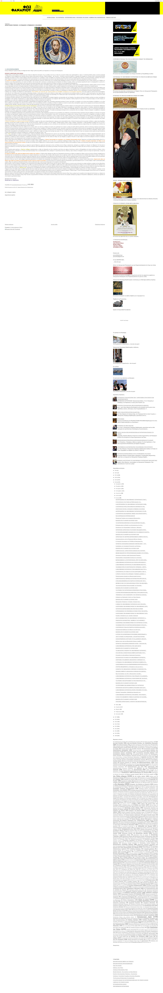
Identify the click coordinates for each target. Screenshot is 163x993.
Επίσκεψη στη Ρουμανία (118, 795)
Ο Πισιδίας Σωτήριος (132, 881)
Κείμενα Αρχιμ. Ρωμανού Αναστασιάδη (121, 816)
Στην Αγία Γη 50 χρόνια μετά (119, 927)
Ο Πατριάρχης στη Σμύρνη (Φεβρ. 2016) (140, 866)
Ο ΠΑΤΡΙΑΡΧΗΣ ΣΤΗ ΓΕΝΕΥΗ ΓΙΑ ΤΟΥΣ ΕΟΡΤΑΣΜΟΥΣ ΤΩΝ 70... (131, 571)
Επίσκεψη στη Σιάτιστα (130, 795)
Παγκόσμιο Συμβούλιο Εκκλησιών (122, 898)
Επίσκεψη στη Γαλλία (123, 794)
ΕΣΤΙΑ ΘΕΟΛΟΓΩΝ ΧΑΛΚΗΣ (119, 984)
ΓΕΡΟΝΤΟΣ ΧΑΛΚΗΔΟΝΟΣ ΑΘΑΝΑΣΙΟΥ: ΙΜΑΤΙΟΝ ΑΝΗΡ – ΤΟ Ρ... (131, 543)
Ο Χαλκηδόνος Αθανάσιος (132, 888)
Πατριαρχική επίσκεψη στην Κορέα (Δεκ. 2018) (135, 908)
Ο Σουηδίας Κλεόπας (151, 885)
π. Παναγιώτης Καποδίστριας (127, 896)
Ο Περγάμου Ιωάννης (151, 880)
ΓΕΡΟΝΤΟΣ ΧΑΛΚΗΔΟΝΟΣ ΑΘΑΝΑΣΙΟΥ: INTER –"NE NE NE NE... (131, 643)
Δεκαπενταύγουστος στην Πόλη (135, 766)
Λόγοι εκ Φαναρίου (129, 824)
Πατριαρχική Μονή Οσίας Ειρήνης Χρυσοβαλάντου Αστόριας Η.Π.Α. (129, 913)
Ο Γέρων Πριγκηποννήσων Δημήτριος (122, 856)
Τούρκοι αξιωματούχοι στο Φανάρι (135, 939)
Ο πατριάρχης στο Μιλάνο (130, 878)
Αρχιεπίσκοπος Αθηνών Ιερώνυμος (147, 751)
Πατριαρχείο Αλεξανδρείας (137, 901)
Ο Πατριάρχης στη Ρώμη (135, 865)
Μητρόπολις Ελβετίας (127, 836)
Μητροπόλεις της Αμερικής (150, 830)
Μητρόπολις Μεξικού (117, 837)
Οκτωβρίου (118, 488)
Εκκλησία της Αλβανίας (118, 777)
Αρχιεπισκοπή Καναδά (118, 751)
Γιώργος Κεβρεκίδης (153, 765)
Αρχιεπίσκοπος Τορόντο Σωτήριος (148, 755)
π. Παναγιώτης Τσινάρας (142, 896)
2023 (116, 472)
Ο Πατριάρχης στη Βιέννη (121, 865)
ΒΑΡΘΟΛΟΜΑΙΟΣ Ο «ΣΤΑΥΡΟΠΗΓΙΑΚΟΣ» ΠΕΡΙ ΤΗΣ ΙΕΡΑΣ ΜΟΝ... (131, 560)
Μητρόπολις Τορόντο (117, 840)
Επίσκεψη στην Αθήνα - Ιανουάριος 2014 (122, 796)
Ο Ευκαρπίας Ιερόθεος (140, 857)
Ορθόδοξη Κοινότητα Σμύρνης (133, 892)
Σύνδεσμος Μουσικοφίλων (150, 933)
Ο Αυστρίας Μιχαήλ (138, 851)
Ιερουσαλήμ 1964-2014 (150, 810)
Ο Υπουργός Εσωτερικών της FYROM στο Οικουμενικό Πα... (129, 541)
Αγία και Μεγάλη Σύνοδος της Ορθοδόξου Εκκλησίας (142, 743)
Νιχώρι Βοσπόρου (143, 846)
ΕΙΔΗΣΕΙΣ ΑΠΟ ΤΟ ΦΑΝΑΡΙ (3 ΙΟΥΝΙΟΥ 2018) (126, 683)
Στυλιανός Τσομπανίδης (131, 929)
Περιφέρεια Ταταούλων (137, 918)
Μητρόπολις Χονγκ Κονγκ (144, 840)
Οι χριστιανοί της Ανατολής (119, 889)
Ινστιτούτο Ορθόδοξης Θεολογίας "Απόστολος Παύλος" (133, 812)
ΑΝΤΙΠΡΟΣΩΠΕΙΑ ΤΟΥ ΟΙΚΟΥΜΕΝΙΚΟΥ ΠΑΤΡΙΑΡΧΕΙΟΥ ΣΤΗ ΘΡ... (131, 511)
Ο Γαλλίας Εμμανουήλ (144, 853)
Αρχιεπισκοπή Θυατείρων (149, 750)
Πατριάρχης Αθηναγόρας (149, 902)
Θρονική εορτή (134, 809)
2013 (116, 726)
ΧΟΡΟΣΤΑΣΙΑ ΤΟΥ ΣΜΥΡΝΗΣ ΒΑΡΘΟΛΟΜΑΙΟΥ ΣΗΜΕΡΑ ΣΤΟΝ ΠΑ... (132, 536)
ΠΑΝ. (95, 17)
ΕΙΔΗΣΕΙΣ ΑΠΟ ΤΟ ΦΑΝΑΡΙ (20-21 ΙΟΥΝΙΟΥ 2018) (127, 548)
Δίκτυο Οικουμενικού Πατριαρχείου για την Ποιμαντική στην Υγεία (135, 771)
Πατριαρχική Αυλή (149, 905)
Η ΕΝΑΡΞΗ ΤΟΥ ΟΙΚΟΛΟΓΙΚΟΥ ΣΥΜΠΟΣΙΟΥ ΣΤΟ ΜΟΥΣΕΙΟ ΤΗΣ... (131, 669)
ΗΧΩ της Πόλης (152, 805)
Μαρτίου (118, 709)
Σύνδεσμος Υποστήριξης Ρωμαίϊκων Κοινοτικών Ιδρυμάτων (126, 976)
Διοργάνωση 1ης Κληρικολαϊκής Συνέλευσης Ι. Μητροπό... (129, 527)
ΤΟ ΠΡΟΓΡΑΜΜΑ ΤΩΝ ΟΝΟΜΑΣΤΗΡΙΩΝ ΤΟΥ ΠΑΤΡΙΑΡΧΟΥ (130, 685)
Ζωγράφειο (115, 805)
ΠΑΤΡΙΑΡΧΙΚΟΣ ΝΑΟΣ (70, 17)
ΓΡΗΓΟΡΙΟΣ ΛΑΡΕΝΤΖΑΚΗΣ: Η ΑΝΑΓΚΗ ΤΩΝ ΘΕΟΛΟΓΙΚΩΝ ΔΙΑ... (131, 701)
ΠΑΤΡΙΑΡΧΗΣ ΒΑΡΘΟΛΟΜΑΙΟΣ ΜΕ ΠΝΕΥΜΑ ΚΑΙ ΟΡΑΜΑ (129, 608)
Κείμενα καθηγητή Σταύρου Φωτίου (148, 817)
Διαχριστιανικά (138, 769)
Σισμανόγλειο (128, 922)
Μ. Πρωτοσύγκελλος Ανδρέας (140, 827)
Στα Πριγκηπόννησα (118, 924)
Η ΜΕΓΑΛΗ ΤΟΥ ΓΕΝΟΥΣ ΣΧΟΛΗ (121, 982)
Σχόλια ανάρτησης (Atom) (16, 227)
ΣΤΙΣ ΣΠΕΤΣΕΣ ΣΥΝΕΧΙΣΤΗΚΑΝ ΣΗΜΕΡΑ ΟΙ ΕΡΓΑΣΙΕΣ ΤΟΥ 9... (131, 652)
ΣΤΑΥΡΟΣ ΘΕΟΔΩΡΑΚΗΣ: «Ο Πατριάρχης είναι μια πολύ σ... (129, 666)
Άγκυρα (127, 746)
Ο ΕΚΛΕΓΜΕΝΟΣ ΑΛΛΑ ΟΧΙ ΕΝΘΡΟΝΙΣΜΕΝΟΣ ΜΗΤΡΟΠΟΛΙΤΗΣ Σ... (132, 664)
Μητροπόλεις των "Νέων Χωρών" (134, 831)
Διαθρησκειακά (151, 766)
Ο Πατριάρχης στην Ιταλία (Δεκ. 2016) (126, 872)
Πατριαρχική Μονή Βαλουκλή (135, 912)
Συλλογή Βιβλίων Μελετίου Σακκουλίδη (145, 929)
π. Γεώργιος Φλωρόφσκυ (130, 895)
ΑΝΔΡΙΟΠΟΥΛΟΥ (101, 17)
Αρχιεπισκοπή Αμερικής (149, 748)
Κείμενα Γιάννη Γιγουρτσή (137, 816)
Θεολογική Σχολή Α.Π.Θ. (125, 806)
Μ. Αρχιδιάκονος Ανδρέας (143, 824)
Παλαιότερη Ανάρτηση (100, 224)
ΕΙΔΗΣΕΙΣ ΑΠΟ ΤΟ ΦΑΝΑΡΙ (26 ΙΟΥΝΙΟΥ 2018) (127, 520)
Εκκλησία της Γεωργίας (145, 777)
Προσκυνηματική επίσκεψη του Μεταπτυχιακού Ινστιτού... (128, 576)
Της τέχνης (123, 938)
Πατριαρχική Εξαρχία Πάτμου (118, 908)
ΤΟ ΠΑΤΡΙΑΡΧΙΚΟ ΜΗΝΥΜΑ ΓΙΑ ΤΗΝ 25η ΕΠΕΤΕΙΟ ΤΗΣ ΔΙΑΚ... (130, 522)
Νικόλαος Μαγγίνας (131, 846)
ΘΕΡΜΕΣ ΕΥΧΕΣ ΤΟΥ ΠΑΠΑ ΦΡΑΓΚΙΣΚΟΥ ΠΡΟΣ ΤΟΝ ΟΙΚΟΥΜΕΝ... (132, 583)
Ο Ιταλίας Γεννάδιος (141, 858)
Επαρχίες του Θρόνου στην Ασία (136, 785)
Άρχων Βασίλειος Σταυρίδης (119, 758)
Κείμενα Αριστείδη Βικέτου (149, 814)
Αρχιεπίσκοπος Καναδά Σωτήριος (140, 754)
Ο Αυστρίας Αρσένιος (126, 851)
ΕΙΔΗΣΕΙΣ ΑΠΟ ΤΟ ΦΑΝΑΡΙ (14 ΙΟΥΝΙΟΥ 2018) (127, 587)
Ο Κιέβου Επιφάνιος (139, 860)
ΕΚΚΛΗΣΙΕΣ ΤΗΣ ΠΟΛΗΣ (82, 17)
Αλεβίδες (135, 747)
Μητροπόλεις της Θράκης (119, 831)
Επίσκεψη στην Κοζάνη (127, 799)
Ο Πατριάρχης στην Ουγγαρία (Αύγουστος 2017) (136, 874)
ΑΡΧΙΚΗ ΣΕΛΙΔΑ (51, 17)
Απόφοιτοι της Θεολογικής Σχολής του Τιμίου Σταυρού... (128, 597)
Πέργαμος (128, 918)
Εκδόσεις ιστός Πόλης (118, 967)
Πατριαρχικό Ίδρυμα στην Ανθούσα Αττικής (123, 917)
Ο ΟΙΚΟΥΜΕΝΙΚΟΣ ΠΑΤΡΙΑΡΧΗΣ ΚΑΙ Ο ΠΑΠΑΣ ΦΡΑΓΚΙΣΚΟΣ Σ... (131, 562)
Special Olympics (146, 942)
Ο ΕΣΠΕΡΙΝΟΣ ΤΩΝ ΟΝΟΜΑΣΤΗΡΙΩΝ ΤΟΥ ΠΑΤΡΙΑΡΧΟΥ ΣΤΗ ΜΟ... (132, 622)
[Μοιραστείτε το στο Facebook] (31, 184)
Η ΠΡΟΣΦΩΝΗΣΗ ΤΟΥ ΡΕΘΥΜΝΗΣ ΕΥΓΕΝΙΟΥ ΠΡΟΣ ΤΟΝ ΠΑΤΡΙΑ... (132, 611)
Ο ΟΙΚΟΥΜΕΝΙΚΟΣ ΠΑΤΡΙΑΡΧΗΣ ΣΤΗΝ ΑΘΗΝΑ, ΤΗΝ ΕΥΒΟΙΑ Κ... (131, 694)
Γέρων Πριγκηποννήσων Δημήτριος (144, 763)
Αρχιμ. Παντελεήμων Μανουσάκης (131, 757)
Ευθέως (134, 803)
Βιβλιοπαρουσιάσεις (144, 762)
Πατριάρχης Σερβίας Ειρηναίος (120, 905)
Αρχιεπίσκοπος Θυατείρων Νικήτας (121, 754)
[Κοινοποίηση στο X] (30, 184)
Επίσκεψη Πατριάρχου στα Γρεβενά (144, 791)
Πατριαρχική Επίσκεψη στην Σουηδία (142, 909)
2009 (116, 735)
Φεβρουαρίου (119, 711)
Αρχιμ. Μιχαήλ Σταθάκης (118, 757)
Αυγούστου (118, 493)
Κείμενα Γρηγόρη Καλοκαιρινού (119, 817)
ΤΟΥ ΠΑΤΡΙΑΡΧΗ (60, 17)
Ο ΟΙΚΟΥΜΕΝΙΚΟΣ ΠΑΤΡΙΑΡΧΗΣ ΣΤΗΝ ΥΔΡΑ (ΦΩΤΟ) (128, 645)
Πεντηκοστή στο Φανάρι (118, 918)
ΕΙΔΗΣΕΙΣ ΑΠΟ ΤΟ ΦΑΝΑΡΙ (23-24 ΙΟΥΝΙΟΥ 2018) (127, 534)
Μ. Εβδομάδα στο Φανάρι (144, 826)
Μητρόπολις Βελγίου (142, 833)
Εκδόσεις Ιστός (153, 776)
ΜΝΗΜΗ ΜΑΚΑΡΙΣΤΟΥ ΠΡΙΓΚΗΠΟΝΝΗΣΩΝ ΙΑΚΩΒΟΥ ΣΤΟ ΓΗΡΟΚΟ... (132, 553)
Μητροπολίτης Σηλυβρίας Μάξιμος (123, 844)
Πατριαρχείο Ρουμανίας (134, 902)
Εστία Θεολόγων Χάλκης (125, 803)
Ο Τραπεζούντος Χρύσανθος (149, 886)
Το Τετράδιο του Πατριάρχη (152, 938)
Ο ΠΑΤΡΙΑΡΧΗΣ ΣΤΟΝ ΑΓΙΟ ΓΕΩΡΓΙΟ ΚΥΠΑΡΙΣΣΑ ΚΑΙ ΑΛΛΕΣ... (131, 627)
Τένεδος (151, 936)
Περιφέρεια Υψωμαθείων (149, 918)
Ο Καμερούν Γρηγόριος (128, 860)
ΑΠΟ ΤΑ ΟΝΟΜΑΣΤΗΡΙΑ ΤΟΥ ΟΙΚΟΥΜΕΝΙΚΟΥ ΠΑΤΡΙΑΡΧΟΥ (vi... (131, 618)
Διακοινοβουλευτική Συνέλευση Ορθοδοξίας (123, 768)
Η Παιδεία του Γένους (139, 805)
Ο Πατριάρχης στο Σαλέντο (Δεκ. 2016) (137, 880)
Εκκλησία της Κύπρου (129, 779)
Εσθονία (115, 803)
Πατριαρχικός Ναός (144, 917)
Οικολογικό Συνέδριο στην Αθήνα (136, 889)
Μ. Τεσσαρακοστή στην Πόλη (128, 829)
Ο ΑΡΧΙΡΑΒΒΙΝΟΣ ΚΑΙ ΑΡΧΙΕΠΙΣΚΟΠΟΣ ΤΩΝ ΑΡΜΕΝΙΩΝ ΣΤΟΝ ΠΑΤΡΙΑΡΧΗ (135, 447)
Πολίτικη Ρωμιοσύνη (148, 920)
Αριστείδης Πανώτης (136, 748)
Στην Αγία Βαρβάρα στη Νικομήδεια (148, 925)
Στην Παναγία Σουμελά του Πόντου (137, 927)
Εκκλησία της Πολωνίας (143, 779)
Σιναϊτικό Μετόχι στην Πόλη (118, 922)
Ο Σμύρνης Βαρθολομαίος (135, 885)
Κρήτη (148, 821)
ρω (155, 921)
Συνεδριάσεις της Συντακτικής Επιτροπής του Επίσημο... (128, 546)
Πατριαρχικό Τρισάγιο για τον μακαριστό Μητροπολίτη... (128, 518)
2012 (116, 728)
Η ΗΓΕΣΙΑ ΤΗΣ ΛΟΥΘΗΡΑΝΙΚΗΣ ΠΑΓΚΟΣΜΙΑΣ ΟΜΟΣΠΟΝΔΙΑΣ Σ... (131, 634)
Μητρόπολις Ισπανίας (140, 836)
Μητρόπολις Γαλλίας (125, 834)
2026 (116, 470)
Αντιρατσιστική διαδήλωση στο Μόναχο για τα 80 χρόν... (128, 629)
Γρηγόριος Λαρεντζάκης (118, 766)
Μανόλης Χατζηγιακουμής (146, 829)
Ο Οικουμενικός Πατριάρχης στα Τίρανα (133, 862)
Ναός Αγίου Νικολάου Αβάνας (119, 846)
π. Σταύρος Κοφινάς (153, 896)
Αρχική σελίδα (54, 224)
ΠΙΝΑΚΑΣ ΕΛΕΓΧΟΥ (111, 17)
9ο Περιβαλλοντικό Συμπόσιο (133, 741)
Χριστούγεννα (145, 940)
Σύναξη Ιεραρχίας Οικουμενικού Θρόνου (136, 931)
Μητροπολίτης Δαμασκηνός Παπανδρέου (136, 841)
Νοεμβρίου (118, 486)
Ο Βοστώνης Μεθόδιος (133, 853)
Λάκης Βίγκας (118, 824)
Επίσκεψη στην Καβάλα (146, 798)
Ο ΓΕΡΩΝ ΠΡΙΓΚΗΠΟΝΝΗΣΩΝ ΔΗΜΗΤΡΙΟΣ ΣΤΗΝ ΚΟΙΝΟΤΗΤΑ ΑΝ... (132, 592)
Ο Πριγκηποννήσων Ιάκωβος (133, 882)
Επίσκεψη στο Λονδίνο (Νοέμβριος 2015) (143, 799)
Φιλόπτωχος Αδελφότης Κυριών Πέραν (132, 940)
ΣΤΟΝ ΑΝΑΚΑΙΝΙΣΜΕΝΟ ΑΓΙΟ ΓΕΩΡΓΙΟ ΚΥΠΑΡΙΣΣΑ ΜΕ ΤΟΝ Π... (131, 580)
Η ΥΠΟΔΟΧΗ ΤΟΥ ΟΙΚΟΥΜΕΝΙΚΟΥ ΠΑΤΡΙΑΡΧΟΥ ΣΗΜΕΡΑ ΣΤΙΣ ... (131, 662)
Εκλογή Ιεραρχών (125, 782)
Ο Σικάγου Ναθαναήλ (122, 885)
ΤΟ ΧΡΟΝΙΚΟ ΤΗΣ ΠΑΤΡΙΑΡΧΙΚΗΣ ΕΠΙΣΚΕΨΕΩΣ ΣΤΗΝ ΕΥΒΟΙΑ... (131, 590)
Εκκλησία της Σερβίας (126, 780)
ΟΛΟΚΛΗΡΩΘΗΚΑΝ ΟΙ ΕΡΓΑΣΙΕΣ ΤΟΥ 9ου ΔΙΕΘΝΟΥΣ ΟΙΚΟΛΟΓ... (131, 638)
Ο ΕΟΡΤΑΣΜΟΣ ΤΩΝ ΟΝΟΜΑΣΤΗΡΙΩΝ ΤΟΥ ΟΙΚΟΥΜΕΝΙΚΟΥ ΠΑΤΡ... (132, 606)
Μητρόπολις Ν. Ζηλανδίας (144, 837)
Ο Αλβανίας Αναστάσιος (135, 848)
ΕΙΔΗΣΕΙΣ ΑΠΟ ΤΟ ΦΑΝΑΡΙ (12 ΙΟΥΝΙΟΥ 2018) (127, 599)
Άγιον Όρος (155, 744)
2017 (116, 717)
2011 (116, 731)
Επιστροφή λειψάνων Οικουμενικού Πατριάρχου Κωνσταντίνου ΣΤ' (141, 802)
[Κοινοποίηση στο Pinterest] (33, 184)
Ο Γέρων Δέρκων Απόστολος (129, 854)
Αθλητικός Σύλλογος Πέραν (146, 746)
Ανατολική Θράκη (125, 748)
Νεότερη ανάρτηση (9, 224)
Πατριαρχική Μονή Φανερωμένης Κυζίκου (124, 915)
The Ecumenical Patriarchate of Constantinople (123, 978)
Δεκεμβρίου (118, 484)
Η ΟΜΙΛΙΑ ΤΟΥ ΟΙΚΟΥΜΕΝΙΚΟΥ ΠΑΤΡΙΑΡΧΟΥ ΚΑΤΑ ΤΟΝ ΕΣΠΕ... (131, 604)
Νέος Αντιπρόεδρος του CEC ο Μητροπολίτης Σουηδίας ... (129, 673)
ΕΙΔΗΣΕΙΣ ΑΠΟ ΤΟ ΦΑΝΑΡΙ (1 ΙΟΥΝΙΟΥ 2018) (126, 699)
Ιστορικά (149, 812)
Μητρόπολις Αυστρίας (127, 833)
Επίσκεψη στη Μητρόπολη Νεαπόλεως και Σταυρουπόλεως (143, 794)
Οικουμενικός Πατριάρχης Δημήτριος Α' (134, 891)
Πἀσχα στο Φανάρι (125, 901)
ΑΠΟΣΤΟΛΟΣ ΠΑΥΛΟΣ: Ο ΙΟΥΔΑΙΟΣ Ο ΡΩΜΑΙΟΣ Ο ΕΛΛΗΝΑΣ (130, 509)
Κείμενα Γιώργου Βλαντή (150, 816)
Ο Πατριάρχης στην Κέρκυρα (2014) (139, 873)
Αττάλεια (115, 762)
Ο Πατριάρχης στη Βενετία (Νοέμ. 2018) (149, 864)
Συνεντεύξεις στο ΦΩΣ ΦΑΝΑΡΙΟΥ (120, 935)
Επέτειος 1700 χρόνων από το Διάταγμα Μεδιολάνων (143, 787)
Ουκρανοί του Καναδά (150, 894)
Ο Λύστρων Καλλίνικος (132, 861)
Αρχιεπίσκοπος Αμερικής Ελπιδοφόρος (122, 752)
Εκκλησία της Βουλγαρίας (131, 777)
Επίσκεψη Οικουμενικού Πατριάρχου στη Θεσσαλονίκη (143, 790)
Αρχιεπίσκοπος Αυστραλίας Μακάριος (145, 752)
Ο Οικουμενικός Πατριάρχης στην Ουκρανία (129, 864)
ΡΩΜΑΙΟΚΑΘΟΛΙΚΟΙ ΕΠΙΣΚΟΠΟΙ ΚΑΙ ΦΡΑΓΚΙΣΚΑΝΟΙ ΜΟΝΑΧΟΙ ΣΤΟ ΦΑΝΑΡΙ (135, 440)
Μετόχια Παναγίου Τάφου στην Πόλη (134, 830)
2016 (116, 719)
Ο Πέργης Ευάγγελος (118, 881)
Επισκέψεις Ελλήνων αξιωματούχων (123, 788)
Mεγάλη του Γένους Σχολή (125, 942)
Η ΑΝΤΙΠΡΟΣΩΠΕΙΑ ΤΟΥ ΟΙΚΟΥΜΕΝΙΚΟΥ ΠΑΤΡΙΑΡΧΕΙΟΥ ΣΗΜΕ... (131, 504)
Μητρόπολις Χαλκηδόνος (129, 840)
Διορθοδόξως (125, 772)
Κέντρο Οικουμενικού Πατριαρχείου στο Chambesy (132, 821)
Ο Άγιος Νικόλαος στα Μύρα (149, 847)
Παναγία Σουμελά (148, 898)
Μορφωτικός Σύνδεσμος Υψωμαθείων (146, 844)
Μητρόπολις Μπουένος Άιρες (130, 837)
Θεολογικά (115, 806)
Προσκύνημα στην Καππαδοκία (145, 921)
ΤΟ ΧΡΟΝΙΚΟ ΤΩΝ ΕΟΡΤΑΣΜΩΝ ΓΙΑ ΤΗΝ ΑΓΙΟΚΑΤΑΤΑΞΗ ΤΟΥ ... (131, 680)
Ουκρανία (139, 894)
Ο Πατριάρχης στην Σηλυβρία (133, 876)
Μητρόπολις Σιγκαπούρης (136, 839)
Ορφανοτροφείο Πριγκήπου (127, 894)
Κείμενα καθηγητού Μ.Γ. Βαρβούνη (121, 819)
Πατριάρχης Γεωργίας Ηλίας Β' (137, 904)
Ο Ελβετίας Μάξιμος (127, 857)
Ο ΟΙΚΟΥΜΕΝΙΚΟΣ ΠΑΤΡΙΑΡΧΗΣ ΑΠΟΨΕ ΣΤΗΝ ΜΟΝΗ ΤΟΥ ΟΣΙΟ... (131, 690)
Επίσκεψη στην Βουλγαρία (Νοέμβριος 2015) (129, 798)
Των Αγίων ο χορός (150, 939)
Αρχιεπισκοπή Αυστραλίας (120, 750)
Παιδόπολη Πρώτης (137, 898)
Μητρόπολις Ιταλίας (151, 836)
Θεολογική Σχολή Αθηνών (139, 806)
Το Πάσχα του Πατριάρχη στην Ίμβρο (136, 938)
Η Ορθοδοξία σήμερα (126, 805)
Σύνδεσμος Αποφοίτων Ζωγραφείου (134, 933)
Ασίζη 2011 (148, 761)
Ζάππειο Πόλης (151, 803)
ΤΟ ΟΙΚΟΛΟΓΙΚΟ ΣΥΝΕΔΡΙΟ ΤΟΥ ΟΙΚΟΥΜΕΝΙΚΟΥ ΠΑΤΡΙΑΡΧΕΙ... (131, 650)
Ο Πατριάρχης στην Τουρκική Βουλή (148, 876)
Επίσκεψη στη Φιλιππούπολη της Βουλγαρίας (146, 795)
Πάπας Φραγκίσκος (128, 900)
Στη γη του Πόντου (127, 925)
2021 (116, 475)
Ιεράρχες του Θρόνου (135, 810)
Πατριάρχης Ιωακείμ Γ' (151, 904)
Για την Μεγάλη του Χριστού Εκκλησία (134, 765)
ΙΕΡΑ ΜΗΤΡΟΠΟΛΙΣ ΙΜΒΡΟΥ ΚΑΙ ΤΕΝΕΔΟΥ (123, 961)
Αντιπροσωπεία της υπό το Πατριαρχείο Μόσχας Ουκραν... (129, 539)
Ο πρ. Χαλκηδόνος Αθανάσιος (147, 881)
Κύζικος (156, 821)
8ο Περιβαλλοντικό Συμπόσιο (119, 741)
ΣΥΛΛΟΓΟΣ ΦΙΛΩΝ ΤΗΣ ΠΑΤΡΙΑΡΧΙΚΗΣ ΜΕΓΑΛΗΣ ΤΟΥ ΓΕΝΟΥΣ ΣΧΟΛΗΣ (130, 980)
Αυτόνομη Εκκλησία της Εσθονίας (128, 762)
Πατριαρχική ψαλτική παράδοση (145, 915)
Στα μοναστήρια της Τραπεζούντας (149, 922)
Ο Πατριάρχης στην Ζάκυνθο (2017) (133, 870)
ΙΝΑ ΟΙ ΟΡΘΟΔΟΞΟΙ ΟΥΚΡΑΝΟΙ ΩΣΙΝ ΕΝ (125, 515)
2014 (116, 724)
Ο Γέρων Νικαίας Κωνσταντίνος (148, 854)
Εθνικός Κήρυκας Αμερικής (132, 774)
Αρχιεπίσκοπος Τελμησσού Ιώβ (131, 755)
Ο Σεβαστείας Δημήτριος (145, 884)
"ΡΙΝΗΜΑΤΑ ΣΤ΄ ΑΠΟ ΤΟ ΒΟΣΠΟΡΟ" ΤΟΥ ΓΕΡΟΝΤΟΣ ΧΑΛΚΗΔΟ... (131, 594)
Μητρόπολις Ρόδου (123, 839)
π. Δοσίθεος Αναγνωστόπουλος (144, 895)
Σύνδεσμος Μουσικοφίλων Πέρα (120, 969)
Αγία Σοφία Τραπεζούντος (135, 744)
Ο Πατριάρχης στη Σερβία (149, 865)
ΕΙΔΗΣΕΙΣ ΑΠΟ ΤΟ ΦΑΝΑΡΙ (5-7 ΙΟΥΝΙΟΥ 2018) (127, 648)
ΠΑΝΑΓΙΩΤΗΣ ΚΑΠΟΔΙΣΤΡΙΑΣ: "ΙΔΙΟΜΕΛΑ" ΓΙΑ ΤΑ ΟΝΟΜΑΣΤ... (130, 620)
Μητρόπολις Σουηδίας (149, 839)
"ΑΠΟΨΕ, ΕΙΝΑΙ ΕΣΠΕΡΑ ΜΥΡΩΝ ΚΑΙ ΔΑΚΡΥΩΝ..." (128, 412)
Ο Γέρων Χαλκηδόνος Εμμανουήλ (141, 856)
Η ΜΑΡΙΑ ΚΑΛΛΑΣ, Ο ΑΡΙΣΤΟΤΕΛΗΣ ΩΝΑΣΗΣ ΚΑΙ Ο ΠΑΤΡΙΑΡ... (131, 550)
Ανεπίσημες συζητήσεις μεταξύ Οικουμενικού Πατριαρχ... (128, 555)
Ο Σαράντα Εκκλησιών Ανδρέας (130, 884)
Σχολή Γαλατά (122, 936)
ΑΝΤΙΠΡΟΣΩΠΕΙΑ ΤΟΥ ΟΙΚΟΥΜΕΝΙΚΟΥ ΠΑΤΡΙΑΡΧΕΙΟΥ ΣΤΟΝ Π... (131, 499)
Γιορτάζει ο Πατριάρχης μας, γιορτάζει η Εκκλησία (127, 615)
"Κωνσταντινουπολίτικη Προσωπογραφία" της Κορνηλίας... (129, 585)
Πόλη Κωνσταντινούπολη (119, 919)
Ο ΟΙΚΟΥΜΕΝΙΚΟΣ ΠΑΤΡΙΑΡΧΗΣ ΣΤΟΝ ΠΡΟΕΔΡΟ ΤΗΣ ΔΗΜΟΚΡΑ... (132, 676)
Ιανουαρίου (118, 714)
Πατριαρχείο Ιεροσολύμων (119, 902)
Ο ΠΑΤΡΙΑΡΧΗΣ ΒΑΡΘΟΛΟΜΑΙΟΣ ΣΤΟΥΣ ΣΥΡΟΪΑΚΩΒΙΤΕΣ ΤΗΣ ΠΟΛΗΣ (134, 453)
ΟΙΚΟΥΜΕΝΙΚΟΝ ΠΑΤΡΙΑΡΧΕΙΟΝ (121, 986)
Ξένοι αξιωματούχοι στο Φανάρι (129, 847)
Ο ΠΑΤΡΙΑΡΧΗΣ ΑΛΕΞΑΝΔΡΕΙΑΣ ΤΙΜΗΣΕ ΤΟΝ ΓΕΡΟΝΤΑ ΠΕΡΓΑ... (131, 513)
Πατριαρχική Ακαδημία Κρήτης (135, 905)
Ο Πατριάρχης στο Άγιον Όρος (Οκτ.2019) (140, 877)
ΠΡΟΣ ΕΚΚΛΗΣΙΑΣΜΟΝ (130, 921)
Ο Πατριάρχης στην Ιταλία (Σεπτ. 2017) (146, 872)
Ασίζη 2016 (154, 761)
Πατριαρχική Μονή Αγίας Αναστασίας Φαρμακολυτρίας (139, 910)
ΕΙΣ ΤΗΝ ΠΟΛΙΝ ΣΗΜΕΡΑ (148, 774)
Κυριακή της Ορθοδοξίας (137, 823)
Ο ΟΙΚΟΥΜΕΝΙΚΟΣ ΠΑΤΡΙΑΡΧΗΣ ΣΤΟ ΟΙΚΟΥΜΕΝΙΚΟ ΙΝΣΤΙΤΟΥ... (131, 564)
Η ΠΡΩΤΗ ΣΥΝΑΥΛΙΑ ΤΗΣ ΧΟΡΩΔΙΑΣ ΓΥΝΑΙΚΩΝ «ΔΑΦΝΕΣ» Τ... (131, 573)
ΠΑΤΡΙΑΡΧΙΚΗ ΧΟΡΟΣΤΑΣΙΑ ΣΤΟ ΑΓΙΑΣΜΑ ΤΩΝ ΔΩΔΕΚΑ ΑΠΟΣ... (131, 529)
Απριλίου (118, 707)
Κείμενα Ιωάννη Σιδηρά (132, 817)
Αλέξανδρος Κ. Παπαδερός (145, 747)
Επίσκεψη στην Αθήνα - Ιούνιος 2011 (140, 796)
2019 (116, 479)
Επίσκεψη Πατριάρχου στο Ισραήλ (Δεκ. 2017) (140, 792)
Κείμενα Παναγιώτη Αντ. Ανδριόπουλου (25, 187)
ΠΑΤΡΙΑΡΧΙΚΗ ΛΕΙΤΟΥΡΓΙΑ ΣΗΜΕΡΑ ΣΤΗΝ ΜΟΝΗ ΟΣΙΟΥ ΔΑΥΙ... (131, 687)
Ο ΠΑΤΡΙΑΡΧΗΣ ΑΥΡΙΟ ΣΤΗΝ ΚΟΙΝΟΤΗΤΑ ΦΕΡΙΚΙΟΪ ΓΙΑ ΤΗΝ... (130, 506)
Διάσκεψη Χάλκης (127, 769)
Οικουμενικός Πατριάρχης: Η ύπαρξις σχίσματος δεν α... (128, 601)
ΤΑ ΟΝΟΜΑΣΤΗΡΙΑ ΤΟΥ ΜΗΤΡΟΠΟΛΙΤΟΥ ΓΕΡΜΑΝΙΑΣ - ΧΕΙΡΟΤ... (131, 567)
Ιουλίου (117, 495)
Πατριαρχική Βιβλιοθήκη (118, 906)
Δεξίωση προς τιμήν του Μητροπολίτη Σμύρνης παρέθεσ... (129, 641)
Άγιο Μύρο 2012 (146, 744)
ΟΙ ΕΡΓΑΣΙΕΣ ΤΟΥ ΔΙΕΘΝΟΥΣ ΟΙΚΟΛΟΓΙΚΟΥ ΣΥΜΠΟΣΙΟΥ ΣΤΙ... (130, 659)
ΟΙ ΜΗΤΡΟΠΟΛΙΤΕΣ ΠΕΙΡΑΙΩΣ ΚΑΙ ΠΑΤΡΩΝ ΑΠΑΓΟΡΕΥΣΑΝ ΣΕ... (131, 578)
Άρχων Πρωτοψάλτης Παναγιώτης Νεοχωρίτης (134, 761)
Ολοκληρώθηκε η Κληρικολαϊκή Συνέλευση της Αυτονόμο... (129, 557)
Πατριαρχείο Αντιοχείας (150, 901)
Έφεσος (143, 803)
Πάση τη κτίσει (143, 900)
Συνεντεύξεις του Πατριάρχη (136, 935)
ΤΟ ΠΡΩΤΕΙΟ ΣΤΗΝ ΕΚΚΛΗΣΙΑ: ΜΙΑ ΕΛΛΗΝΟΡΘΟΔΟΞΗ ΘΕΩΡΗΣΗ (133, 405)
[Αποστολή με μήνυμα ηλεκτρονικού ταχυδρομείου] (28, 184)
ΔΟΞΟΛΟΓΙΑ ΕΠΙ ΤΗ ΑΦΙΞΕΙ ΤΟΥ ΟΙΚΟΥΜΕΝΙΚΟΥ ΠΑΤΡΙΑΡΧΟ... (131, 657)
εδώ (119, 261)
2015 (116, 721)
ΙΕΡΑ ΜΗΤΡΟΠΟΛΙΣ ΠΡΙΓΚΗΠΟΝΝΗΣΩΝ (122, 963)
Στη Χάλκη (135, 925)
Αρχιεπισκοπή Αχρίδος (137, 750)
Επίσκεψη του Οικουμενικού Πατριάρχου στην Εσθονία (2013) (136, 800)
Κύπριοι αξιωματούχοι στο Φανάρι (122, 823)
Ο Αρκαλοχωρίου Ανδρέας (142, 850)
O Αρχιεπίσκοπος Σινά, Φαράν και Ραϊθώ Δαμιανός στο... (128, 502)
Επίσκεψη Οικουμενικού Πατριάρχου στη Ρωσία (123, 791)
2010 (116, 733)
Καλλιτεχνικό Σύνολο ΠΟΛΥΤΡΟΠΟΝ (133, 813)
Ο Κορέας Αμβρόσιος (150, 860)
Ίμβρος (115, 812)
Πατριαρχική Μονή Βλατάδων (151, 912)
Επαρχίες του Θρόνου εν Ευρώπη (140, 784)
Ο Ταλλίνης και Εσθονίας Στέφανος (121, 886)
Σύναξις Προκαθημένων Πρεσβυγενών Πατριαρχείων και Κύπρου (132, 932)
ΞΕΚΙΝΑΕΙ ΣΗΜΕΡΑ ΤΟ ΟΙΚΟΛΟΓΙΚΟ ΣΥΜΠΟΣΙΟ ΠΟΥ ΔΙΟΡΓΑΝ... (131, 671)
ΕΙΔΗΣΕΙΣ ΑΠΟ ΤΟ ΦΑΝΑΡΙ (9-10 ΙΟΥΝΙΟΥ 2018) (127, 631)
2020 (116, 477)
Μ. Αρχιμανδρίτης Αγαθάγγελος (127, 826)
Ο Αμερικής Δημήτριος (149, 848)
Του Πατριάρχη (119, 939)
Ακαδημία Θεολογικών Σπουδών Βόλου (122, 747)
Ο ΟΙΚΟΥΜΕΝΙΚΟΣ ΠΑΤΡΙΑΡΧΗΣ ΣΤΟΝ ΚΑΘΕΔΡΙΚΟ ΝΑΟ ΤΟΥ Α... (131, 569)
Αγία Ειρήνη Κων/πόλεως (147, 741)
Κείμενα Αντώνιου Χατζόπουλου (133, 814)
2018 (116, 482)
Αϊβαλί (155, 746)
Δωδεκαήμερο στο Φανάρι (140, 772)
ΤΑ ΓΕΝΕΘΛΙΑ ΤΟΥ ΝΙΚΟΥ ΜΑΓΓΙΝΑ (125, 425)
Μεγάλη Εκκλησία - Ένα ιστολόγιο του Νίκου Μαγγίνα (125, 971)
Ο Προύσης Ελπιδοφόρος (148, 882)
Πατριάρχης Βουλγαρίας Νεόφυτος (120, 904)
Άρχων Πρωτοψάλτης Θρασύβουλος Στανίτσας (134, 759)
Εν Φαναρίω (119, 784)
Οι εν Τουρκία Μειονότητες (150, 888)
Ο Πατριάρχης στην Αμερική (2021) (148, 869)
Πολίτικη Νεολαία (133, 920)
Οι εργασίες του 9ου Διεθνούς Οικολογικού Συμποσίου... (128, 655)
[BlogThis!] (29, 184)
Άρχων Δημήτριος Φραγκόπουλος (134, 758)
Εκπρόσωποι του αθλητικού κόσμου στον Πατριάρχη (146, 782)
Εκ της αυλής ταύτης (139, 776)
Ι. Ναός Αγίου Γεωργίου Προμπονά (148, 809)
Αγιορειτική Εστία (119, 746)
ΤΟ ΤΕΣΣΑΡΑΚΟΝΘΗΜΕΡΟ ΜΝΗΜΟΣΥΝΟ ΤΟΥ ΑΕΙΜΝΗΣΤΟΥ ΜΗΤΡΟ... (133, 532)
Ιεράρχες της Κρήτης (119, 810)
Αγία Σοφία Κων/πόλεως (122, 744)
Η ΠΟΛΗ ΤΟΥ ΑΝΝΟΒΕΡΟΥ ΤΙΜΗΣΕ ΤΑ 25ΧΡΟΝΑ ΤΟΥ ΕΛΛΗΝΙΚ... (131, 696)
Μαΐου (117, 704)
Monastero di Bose (136, 942)
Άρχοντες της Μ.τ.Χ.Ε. (12, 187)
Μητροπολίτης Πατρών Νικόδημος (148, 843)
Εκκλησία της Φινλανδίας (139, 780)
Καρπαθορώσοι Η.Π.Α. (148, 813)
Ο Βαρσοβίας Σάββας (150, 851)
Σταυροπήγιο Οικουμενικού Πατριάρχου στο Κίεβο (139, 924)
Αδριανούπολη (134, 746)
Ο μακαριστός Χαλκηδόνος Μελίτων (146, 861)
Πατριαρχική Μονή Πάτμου (152, 913)
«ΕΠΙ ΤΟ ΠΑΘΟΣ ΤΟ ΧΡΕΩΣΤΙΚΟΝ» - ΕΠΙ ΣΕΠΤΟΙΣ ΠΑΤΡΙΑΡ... (130, 636)
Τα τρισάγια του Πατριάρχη (137, 936)
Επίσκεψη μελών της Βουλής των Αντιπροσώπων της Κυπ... (129, 525)
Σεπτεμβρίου (119, 490)
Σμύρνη (136, 922)
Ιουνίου (117, 497)
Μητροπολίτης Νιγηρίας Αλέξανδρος (129, 843)
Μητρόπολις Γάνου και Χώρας (141, 834)
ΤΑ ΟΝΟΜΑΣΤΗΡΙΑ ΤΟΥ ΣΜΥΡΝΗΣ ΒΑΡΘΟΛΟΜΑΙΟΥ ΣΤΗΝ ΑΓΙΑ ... (131, 625)
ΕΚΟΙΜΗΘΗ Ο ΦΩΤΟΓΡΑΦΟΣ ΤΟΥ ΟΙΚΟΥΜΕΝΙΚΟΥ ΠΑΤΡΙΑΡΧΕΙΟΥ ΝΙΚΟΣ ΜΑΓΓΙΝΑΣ (137, 460)
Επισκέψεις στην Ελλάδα (120, 790)
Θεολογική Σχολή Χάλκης (132, 808)
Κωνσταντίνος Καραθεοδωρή (151, 823)
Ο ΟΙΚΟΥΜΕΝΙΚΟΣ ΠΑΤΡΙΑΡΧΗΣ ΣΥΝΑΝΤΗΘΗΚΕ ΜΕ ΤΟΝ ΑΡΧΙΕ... (132, 678)
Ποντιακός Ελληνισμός (118, 921)
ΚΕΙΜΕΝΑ (91, 17)
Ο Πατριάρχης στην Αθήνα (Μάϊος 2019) (135, 868)
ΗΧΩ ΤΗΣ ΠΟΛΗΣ (117, 965)
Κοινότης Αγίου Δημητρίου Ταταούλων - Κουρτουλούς (125, 973)
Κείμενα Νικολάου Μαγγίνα (138, 819)
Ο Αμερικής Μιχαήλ (128, 850)
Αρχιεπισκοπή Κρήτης (131, 751)
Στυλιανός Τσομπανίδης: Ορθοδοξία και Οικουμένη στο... (128, 692)
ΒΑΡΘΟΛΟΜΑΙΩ (120, 418)
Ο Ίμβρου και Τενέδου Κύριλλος (127, 858)
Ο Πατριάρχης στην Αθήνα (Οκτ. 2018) (130, 869)
